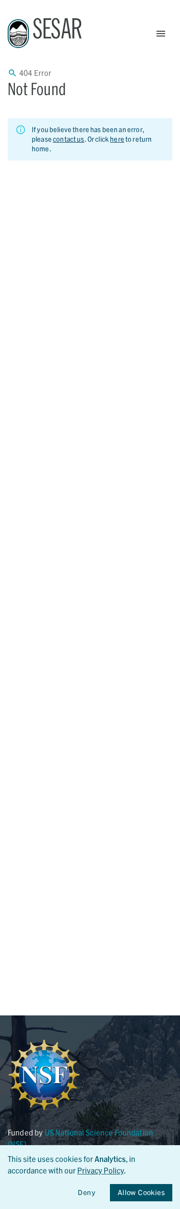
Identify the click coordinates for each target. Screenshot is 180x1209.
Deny (87, 1192)
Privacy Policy (100, 1170)
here (117, 139)
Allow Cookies (141, 1192)
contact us (68, 139)
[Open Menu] (160, 33)
